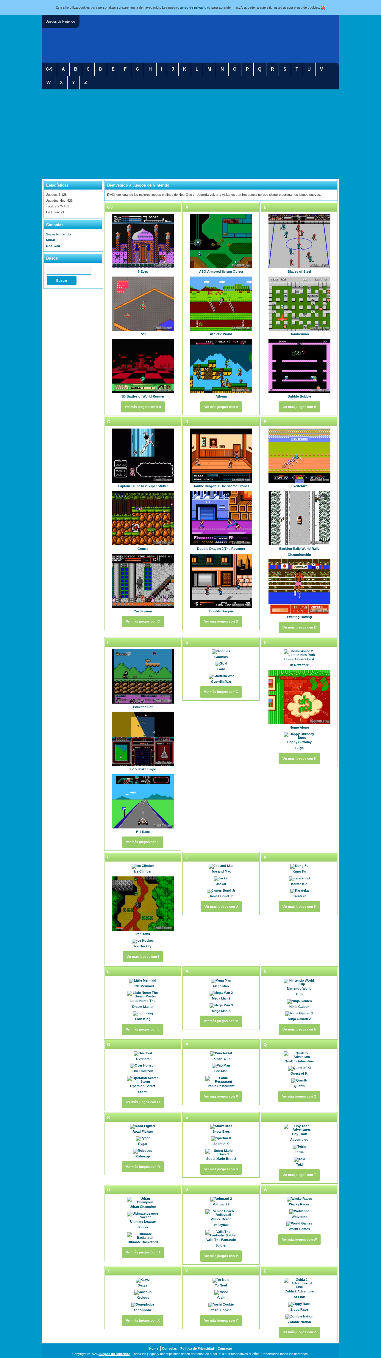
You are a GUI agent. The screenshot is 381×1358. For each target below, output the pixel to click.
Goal (221, 669)
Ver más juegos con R (143, 1166)
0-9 (49, 69)
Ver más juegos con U (143, 1252)
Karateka (299, 896)
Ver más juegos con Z (299, 1332)
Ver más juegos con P (221, 1096)
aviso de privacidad (195, 7)
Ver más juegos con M (221, 1021)
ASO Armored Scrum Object (221, 271)
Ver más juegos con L (143, 1029)
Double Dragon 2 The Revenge (221, 548)
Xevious (143, 1297)
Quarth (299, 1086)
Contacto (225, 1348)
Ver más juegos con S (221, 1169)
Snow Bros (221, 1131)
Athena (221, 396)
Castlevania (143, 611)
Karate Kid (299, 884)
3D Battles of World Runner (142, 396)
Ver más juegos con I (143, 956)
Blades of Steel (299, 271)
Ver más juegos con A (221, 407)
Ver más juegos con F (143, 842)
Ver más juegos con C (143, 621)
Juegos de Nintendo (114, 1354)
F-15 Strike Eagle (143, 769)
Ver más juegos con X (143, 1320)
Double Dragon (221, 611)
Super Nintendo (58, 234)
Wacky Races (299, 1204)
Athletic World (221, 334)
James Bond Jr (221, 896)
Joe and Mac (221, 871)
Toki (299, 1164)
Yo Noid (221, 1285)
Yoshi (221, 1297)
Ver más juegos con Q (299, 1096)
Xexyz (142, 1285)
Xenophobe (143, 1310)
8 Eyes (143, 271)
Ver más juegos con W (299, 1239)
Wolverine (299, 1217)
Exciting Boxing (299, 617)
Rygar (142, 1144)
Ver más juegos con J (221, 906)
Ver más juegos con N (299, 1029)
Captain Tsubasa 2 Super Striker (143, 486)
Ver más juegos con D (221, 621)
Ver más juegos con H (299, 758)
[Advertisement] (190, 134)
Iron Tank (142, 934)
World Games (299, 1229)
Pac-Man (221, 1071)
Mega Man (221, 986)
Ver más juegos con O (143, 1102)
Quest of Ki (299, 1073)
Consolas (169, 1348)
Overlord (143, 1059)
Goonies (221, 657)
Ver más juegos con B (299, 407)
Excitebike (299, 486)
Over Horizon (142, 1071)
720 (143, 334)
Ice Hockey (142, 946)
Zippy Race (299, 1309)
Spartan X (221, 1144)
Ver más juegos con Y (221, 1320)
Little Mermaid (143, 986)
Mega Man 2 (221, 998)
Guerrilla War (221, 681)
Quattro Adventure (299, 1061)
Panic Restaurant (221, 1086)
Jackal (221, 884)
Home (153, 1348)
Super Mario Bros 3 (221, 1158)
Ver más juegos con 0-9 (143, 407)
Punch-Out (221, 1059)
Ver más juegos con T (299, 1175)
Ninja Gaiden (299, 1006)
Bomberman (299, 334)
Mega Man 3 (221, 1011)
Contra (143, 548)
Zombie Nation (299, 1322)
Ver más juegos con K (299, 906)
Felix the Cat (143, 707)
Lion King (143, 1019)
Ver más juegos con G (221, 691)
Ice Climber (143, 871)
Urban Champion (142, 1206)
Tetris (299, 1152)
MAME (51, 240)
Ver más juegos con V (221, 1256)
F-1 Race (143, 832)
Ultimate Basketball (143, 1242)
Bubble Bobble (299, 396)
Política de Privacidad (197, 1348)
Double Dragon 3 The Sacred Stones (221, 486)
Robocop (142, 1156)
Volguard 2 (221, 1204)
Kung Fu (299, 871)
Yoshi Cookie (221, 1310)
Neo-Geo (53, 246)
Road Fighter (142, 1131)
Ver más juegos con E (299, 627)
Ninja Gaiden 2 (299, 1019)
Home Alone (299, 727)
